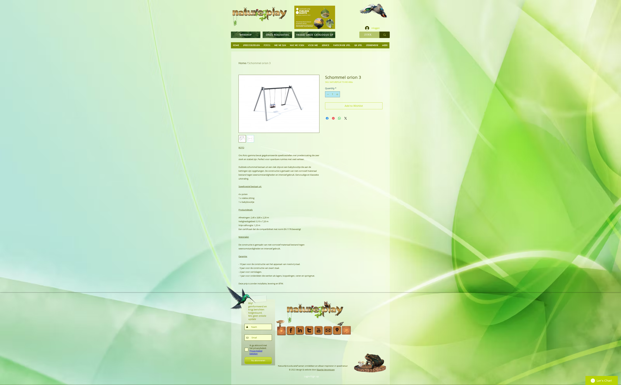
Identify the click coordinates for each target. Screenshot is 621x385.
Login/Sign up (311, 376)
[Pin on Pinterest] (333, 118)
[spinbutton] (332, 94)
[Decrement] (328, 94)
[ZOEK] (384, 35)
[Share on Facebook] (327, 118)
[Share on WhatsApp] (339, 118)
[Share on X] (346, 118)
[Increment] (337, 94)
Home (242, 63)
